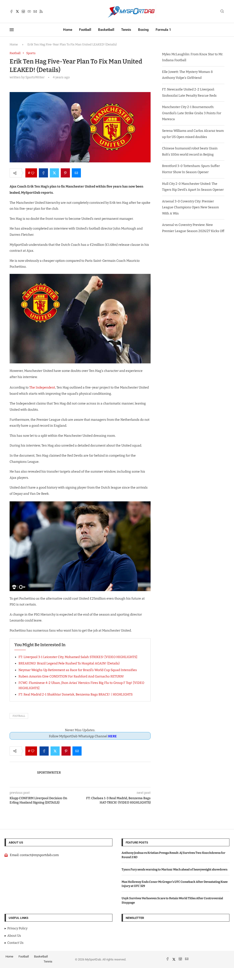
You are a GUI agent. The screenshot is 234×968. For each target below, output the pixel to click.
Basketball (106, 30)
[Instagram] (23, 11)
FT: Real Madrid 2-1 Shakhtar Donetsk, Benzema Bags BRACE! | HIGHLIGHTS (76, 694)
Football (85, 30)
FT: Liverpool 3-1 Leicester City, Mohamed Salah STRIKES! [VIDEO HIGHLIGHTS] (78, 657)
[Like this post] (32, 172)
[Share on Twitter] (54, 172)
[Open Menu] (12, 30)
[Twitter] (17, 11)
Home (67, 30)
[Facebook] (11, 11)
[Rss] (41, 11)
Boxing (143, 30)
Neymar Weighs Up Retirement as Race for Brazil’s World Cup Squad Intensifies (78, 670)
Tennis (126, 30)
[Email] (35, 11)
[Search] (222, 11)
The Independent (42, 387)
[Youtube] (29, 11)
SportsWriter (49, 773)
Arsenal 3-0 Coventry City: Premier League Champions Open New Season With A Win (190, 207)
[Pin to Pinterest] (65, 172)
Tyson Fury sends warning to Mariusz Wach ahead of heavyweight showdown (174, 869)
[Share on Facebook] (43, 172)
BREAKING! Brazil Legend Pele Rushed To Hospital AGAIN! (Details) (69, 663)
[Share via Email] (76, 172)
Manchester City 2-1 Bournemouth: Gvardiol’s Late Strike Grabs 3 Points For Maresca (191, 113)
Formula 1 (163, 30)
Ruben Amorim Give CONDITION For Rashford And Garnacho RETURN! (71, 676)
